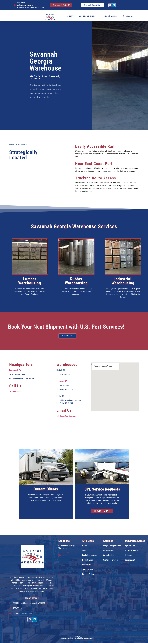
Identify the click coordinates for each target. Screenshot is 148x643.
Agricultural (130, 546)
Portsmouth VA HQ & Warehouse (66, 547)
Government (130, 560)
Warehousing (108, 550)
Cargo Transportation (112, 546)
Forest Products (131, 550)
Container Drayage (111, 560)
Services (108, 541)
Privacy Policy (88, 574)
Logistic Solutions (87, 16)
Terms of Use (87, 569)
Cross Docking (109, 555)
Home (84, 546)
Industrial (129, 555)
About (70, 16)
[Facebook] (110, 5)
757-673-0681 (15, 392)
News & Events (110, 16)
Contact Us (128, 16)
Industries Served (135, 541)
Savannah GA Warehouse (63, 554)
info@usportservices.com (66, 416)
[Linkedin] (114, 5)
